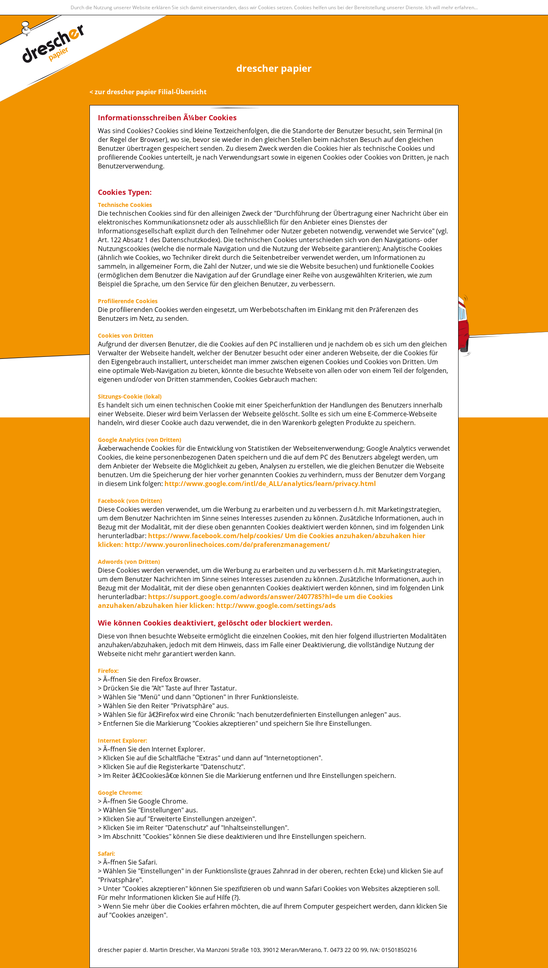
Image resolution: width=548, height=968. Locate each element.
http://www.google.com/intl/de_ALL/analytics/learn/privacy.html (270, 483)
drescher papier (274, 68)
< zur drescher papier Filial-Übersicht (148, 91)
